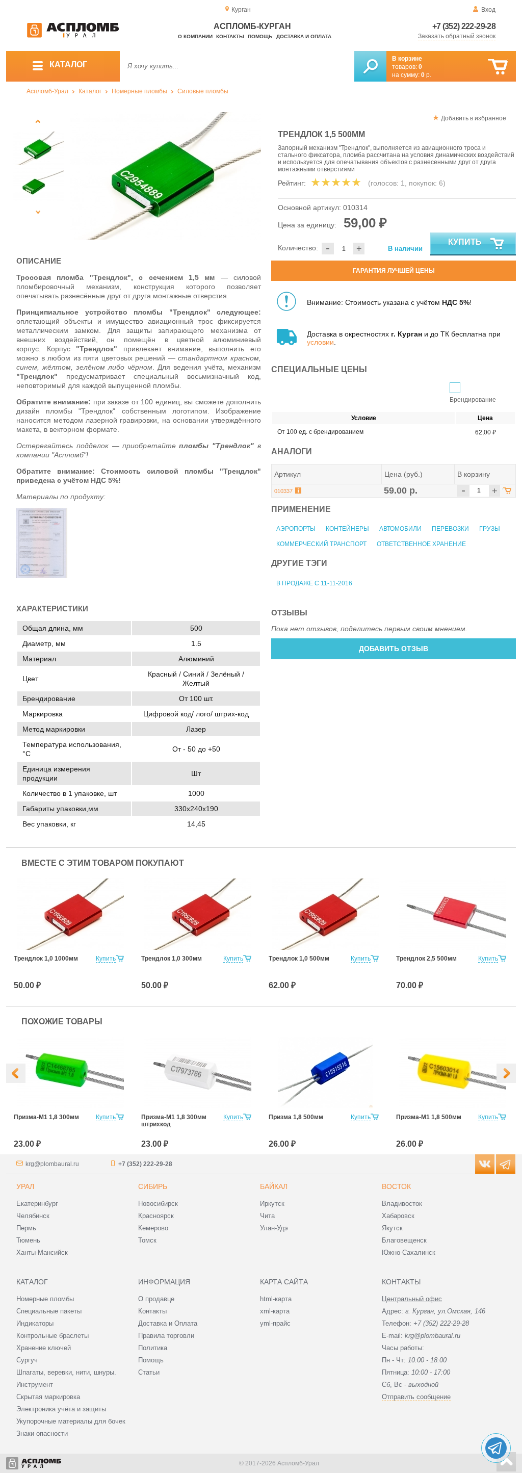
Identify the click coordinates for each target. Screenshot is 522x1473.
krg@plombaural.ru (52, 1164)
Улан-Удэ (274, 1228)
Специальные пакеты (49, 1311)
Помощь (260, 36)
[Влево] (15, 1073)
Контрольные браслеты (52, 1335)
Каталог (90, 91)
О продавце (156, 1299)
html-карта (276, 1299)
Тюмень (28, 1240)
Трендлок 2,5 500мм (426, 958)
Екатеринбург (37, 1203)
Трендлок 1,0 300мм (171, 958)
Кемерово (153, 1228)
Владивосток (402, 1203)
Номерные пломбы (139, 91)
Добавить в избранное (473, 118)
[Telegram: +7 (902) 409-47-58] (496, 1448)
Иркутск (272, 1203)
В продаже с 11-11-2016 (314, 583)
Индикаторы (35, 1323)
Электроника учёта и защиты (61, 1409)
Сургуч (27, 1360)
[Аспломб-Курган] (73, 35)
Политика (152, 1348)
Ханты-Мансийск (42, 1252)
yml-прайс (275, 1323)
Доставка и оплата (303, 36)
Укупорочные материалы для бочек (70, 1421)
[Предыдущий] (38, 121)
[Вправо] (506, 1073)
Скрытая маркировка (48, 1397)
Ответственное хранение (421, 544)
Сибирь (152, 1186)
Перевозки (450, 528)
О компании (195, 36)
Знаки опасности (42, 1433)
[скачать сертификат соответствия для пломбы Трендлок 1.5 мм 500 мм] (41, 576)
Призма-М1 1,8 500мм (428, 1117)
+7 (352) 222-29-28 (463, 26)
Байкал (274, 1186)
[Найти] (370, 66)
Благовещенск (404, 1240)
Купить (465, 242)
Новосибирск (158, 1203)
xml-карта (275, 1311)
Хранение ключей (43, 1348)
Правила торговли (166, 1335)
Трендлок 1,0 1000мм (46, 958)
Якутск (392, 1228)
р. (426, 75)
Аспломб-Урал (47, 91)
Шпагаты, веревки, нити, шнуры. (66, 1372)
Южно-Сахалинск (408, 1252)
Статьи (149, 1372)
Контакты (230, 36)
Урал (25, 1186)
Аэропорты (296, 528)
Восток (396, 1186)
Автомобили (400, 528)
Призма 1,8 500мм (296, 1117)
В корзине (407, 58)
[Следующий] (38, 212)
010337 (283, 491)
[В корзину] (498, 67)
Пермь (26, 1228)
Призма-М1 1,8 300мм (46, 1117)
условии (320, 342)
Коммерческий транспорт (321, 544)
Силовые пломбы (202, 91)
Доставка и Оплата (167, 1323)
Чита (267, 1216)
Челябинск (32, 1216)
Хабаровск (398, 1216)
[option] (165, 176)
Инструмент (34, 1384)
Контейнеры (347, 528)
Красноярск (156, 1216)
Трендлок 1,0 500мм (299, 958)
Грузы (489, 528)
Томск (147, 1240)
